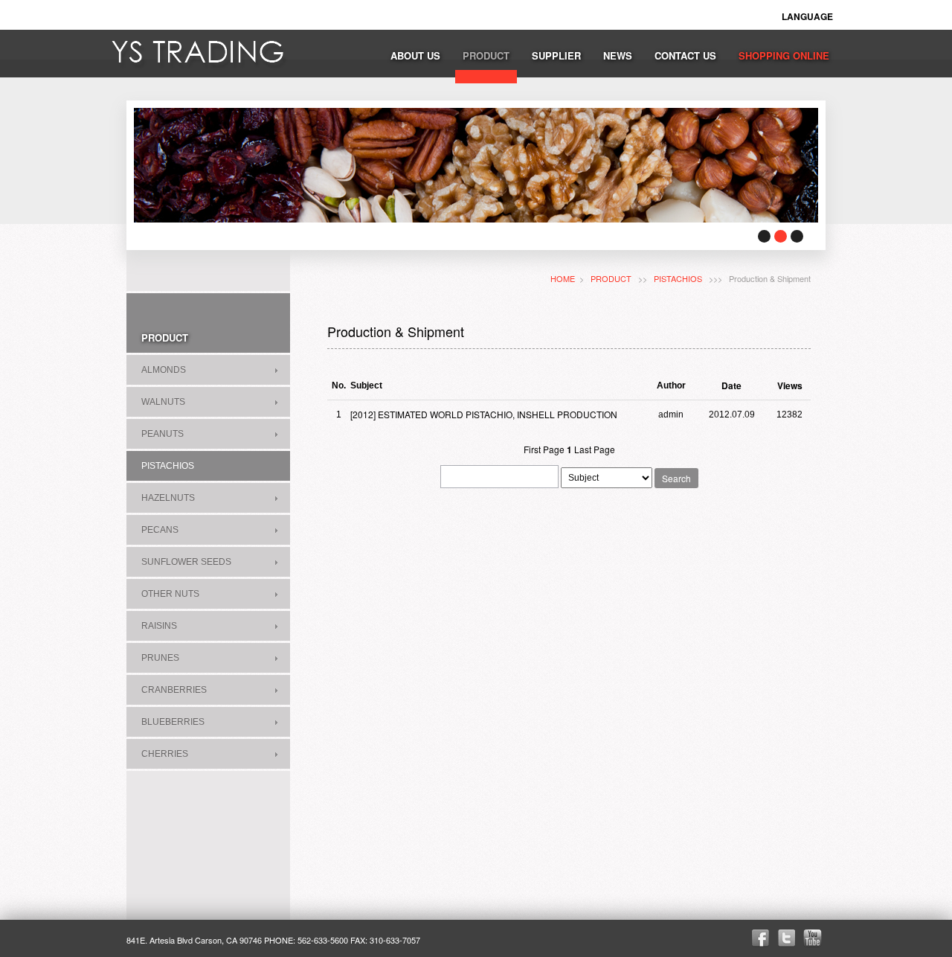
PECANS (159, 530)
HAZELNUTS (168, 498)
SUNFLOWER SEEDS (186, 562)
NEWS (617, 55)
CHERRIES (164, 754)
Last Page (594, 449)
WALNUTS (163, 402)
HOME (562, 278)
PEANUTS (162, 434)
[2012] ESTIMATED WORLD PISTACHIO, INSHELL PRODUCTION (483, 414)
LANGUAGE (807, 16)
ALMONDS (163, 370)
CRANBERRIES (174, 690)
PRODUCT (486, 55)
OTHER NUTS (170, 594)
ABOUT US (415, 55)
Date (731, 385)
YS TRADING (200, 55)
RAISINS (159, 626)
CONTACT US (685, 55)
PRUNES (160, 658)
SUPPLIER (556, 55)
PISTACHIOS (167, 466)
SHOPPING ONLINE (784, 55)
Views (790, 385)
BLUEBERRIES (173, 722)
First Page (544, 449)
